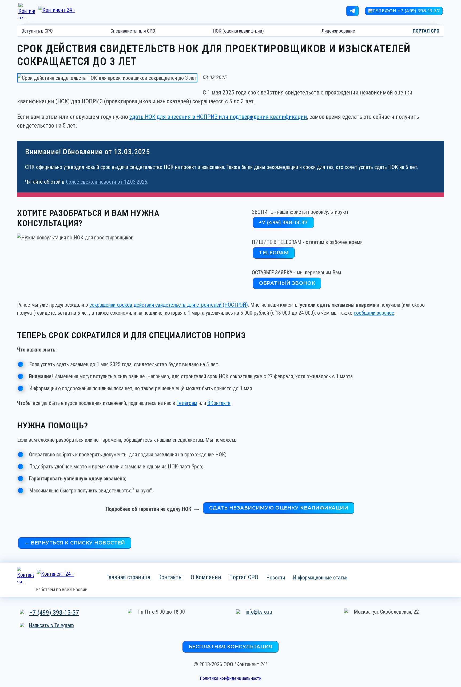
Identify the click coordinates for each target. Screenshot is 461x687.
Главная (128, 577)
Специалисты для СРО (132, 31)
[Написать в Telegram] (352, 11)
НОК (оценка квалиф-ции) (238, 31)
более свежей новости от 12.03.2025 (106, 182)
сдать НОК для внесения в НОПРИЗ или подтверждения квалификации (218, 116)
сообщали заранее (374, 313)
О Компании (206, 577)
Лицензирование (338, 31)
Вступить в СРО (37, 31)
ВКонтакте (218, 403)
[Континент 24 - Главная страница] (53, 11)
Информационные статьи (320, 577)
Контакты (170, 577)
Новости (275, 577)
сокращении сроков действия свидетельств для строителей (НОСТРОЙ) (168, 305)
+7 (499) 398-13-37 (54, 612)
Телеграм (187, 403)
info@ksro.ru (259, 612)
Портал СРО (243, 577)
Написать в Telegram (51, 625)
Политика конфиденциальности (230, 678)
